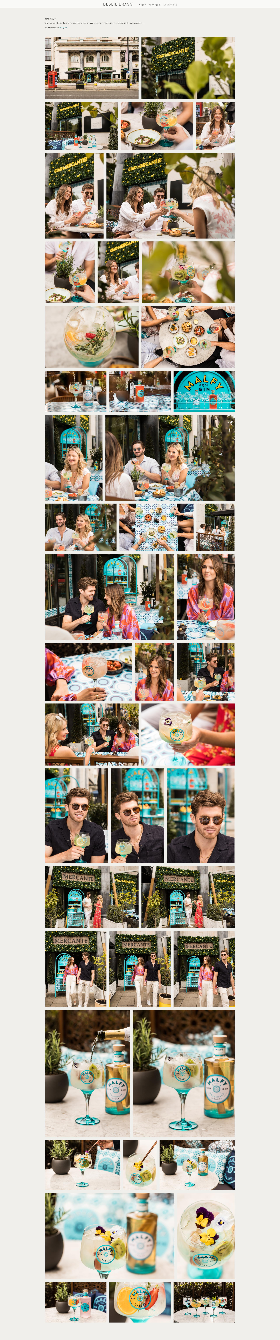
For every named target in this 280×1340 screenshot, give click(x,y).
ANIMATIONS (170, 5)
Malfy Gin (63, 27)
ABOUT (142, 5)
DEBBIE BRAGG (118, 4)
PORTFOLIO (155, 5)
